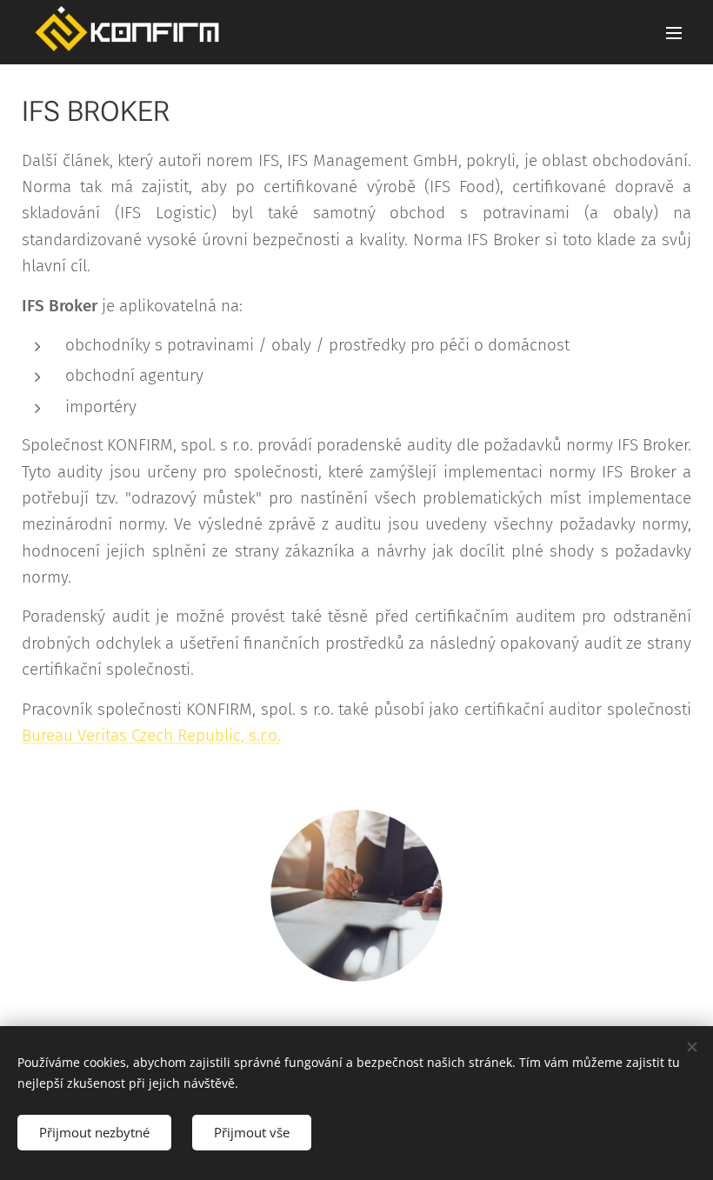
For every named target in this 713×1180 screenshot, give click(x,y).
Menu (673, 32)
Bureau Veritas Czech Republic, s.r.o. (151, 735)
